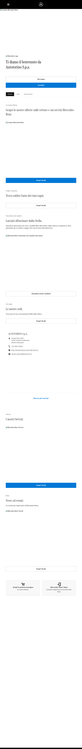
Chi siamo (41, 79)
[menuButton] (8, 4)
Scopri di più (41, 180)
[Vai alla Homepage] (41, 4)
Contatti (41, 85)
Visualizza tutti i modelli (41, 294)
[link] (17, 342)
